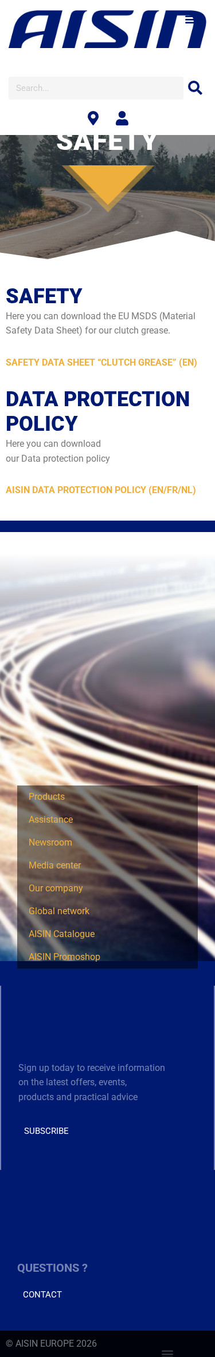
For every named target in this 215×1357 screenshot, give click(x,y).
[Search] (194, 88)
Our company (56, 888)
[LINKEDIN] (48, 1225)
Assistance (51, 819)
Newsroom (50, 842)
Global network (59, 911)
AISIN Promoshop (64, 956)
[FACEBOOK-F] (23, 1225)
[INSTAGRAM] (73, 1225)
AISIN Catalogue (62, 934)
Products (47, 796)
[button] (190, 19)
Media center (55, 865)
